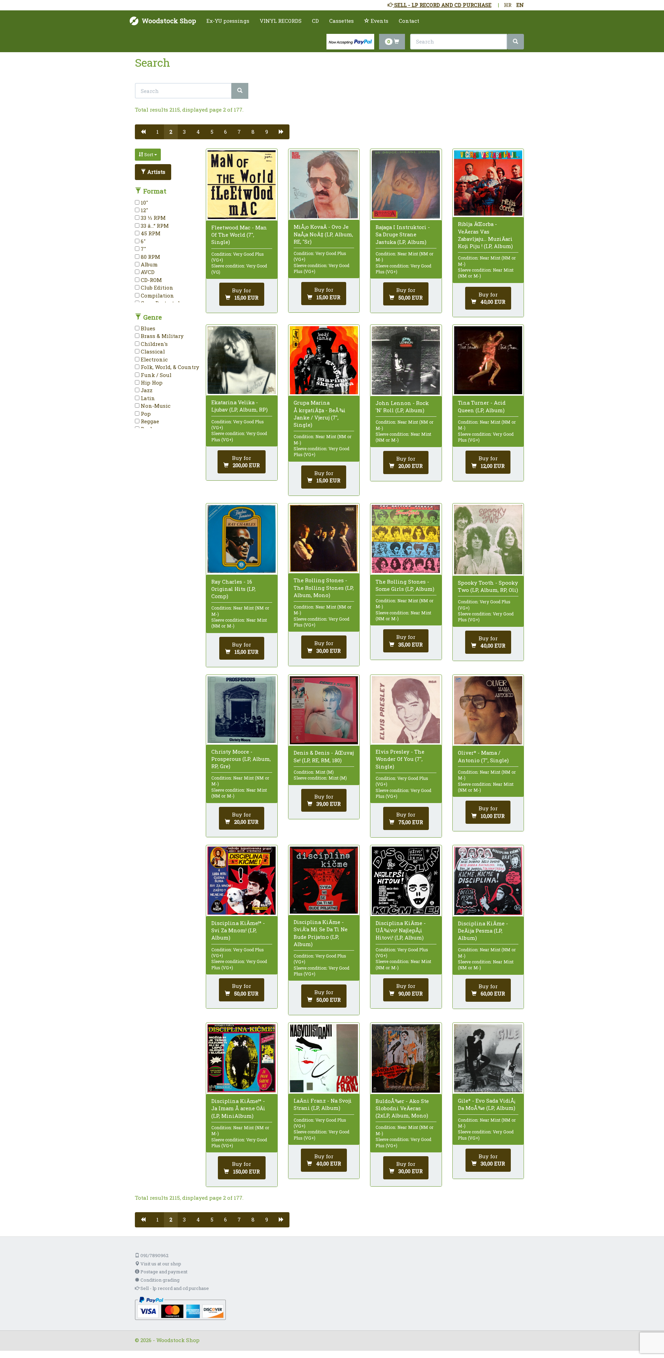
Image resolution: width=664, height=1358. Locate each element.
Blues (147, 328)
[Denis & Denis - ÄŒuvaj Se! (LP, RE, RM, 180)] (324, 710)
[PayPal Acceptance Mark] (180, 1307)
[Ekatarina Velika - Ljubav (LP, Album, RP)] (242, 360)
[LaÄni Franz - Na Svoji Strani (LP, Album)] (324, 1058)
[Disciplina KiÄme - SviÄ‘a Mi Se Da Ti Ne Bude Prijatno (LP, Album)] (324, 880)
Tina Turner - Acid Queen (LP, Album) (482, 406)
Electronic (153, 359)
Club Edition (156, 287)
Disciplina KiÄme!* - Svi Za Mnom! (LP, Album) (238, 930)
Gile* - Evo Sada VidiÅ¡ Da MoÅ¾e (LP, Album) (486, 1104)
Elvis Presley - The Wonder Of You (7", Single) (400, 759)
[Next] (281, 131)
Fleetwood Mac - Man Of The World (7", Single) (239, 234)
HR (507, 4)
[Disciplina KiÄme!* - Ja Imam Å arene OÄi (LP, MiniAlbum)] (242, 1058)
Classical (152, 351)
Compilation (156, 295)
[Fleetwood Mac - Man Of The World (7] (242, 184)
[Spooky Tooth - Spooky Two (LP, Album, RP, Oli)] (488, 539)
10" (143, 202)
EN (520, 4)
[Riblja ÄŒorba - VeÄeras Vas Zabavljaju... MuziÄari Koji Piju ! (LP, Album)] (488, 183)
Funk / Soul (155, 374)
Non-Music (154, 405)
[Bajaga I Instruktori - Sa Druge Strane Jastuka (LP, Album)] (406, 184)
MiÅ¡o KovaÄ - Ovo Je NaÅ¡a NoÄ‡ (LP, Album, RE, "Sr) (323, 234)
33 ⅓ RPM (152, 217)
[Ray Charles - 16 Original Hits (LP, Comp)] (242, 539)
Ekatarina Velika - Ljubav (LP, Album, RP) (239, 406)
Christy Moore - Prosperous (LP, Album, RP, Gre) (241, 759)
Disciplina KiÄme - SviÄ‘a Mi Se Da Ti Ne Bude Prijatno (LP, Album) (321, 932)
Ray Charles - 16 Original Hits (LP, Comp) (233, 589)
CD (315, 20)
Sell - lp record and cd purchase (174, 1288)
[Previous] (143, 131)
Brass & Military (161, 335)
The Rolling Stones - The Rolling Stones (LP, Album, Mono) (324, 587)
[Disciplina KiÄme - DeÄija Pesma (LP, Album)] (488, 881)
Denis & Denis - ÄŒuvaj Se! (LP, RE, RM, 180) (324, 756)
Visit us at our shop (160, 1264)
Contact (409, 20)
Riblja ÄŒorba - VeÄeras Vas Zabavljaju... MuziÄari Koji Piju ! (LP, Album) (485, 234)
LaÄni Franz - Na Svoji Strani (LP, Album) (323, 1104)
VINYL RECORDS (281, 20)
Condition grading (159, 1280)
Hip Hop (151, 382)
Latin (147, 398)
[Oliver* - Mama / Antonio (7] (488, 710)
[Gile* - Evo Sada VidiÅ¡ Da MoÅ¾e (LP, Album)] (488, 1058)
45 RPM (149, 233)
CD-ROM (150, 279)
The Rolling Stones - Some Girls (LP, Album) (405, 585)
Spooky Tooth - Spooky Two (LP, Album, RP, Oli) (488, 586)
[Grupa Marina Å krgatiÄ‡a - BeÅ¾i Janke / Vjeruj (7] (324, 360)
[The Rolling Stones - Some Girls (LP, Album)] (406, 539)
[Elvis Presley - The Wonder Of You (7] (406, 709)
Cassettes (341, 20)
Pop (145, 413)
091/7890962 (153, 1255)
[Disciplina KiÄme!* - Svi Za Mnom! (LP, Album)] (242, 881)
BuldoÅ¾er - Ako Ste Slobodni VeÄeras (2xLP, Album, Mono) (402, 1108)
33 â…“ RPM (154, 225)
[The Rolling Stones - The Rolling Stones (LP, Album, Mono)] (324, 538)
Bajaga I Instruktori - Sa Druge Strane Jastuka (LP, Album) (403, 234)
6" (142, 241)
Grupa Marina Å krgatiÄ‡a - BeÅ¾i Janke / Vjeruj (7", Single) (319, 413)
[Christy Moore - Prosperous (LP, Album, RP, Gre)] (242, 709)
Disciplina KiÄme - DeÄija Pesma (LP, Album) (483, 930)
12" (143, 210)
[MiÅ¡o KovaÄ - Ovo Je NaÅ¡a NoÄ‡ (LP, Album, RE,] (324, 184)
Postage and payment (163, 1272)
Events (378, 20)
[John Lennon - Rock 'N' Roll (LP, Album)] (406, 360)
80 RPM (149, 256)
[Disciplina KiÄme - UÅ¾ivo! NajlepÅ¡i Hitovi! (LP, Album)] (406, 881)
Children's (153, 343)
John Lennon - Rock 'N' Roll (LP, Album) (402, 406)
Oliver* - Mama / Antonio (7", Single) (483, 756)
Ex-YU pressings (227, 20)
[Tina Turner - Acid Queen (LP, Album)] (488, 360)
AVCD (147, 271)
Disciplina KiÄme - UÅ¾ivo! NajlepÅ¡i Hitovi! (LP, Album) (401, 930)
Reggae (149, 421)
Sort (148, 154)
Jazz (146, 390)
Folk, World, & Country (169, 367)
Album (148, 264)
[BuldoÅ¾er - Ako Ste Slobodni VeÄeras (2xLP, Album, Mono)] (406, 1058)
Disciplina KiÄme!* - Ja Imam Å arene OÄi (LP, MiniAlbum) (238, 1108)
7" (142, 248)
